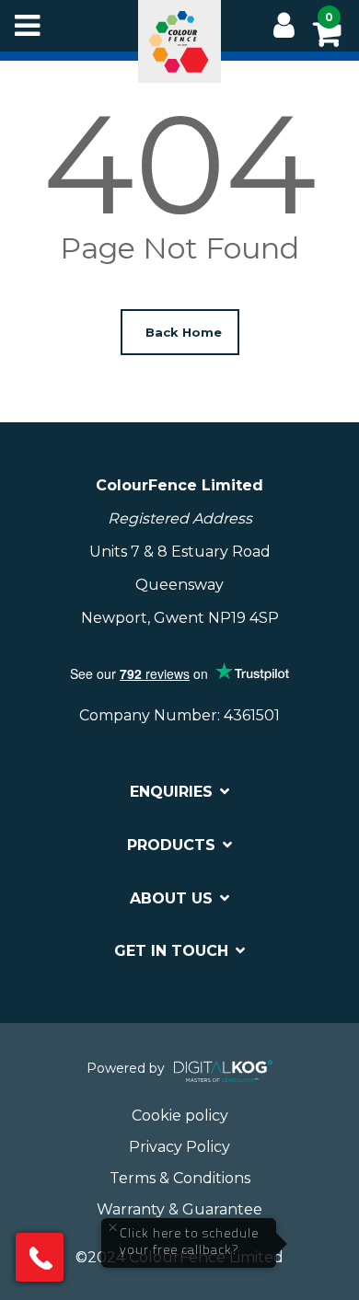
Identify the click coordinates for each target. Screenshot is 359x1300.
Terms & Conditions (180, 1178)
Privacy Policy (179, 1147)
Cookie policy (180, 1115)
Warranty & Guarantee (179, 1209)
